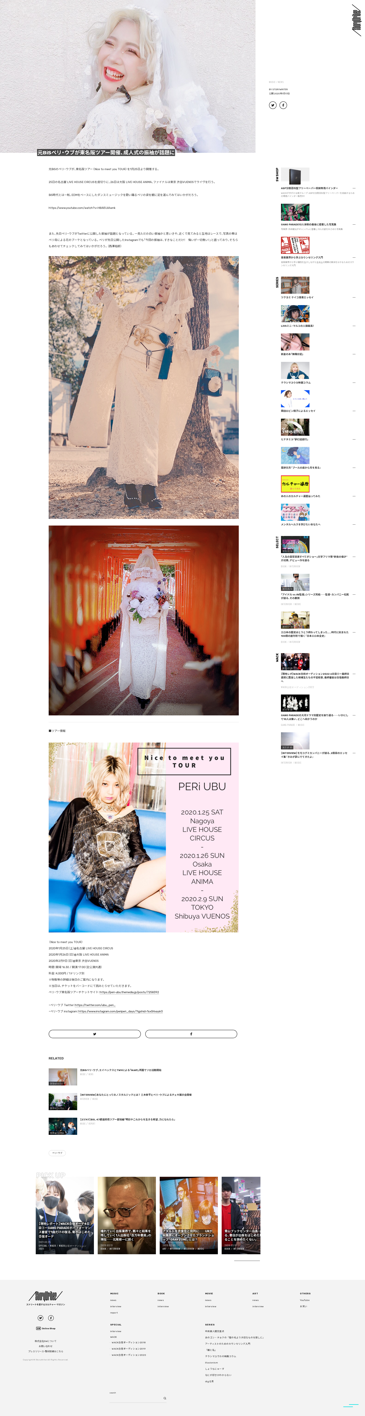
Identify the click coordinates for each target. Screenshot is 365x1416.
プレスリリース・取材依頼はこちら (45, 1351)
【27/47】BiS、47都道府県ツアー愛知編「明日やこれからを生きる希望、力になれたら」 (127, 1119)
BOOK (103, 1248)
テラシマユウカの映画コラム (220, 1356)
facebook (51, 1318)
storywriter (280, 89)
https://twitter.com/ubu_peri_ (95, 1005)
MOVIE (298, 604)
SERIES (210, 1324)
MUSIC (272, 82)
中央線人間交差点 (214, 1331)
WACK (53, 1245)
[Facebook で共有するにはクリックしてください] (191, 1034)
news (281, 82)
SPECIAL (43, 1245)
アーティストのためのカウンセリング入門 (227, 1344)
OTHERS (305, 1293)
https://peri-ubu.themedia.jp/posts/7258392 (129, 992)
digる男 (209, 1381)
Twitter (40, 1318)
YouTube (304, 1300)
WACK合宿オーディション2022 (297, 687)
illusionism (211, 1362)
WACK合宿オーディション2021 (62, 1247)
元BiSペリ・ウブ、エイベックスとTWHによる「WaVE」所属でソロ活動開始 (120, 1070)
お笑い (303, 1306)
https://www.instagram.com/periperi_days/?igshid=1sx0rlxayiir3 (121, 1011)
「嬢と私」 (211, 1350)
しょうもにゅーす (214, 1369)
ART (165, 1248)
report (92, 1123)
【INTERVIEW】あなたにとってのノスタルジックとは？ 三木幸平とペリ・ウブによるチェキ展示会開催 (136, 1094)
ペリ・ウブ (57, 1153)
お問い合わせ (45, 1346)
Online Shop (48, 1328)
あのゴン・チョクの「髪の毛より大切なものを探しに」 (235, 1337)
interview (115, 1306)
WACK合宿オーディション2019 (129, 1348)
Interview (84, 1098)
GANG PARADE (288, 724)
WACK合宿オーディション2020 (129, 1355)
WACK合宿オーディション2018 (129, 1342)
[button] (128, 76)
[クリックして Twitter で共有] (95, 1034)
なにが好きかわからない (218, 1375)
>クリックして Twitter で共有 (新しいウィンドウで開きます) (273, 105)
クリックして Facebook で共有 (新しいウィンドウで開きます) (283, 105)
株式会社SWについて (45, 1341)
